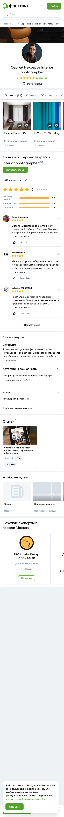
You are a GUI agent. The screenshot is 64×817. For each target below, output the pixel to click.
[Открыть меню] (43, 6)
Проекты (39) (13, 95)
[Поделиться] (19, 125)
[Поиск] (6, 14)
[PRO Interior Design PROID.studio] (26, 558)
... (15, 24)
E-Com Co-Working (46, 133)
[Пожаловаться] (58, 218)
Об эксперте (48, 95)
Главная (7, 23)
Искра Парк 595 (15, 133)
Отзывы (31, 95)
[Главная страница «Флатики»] (21, 6)
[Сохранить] (26, 125)
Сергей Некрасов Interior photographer (40, 23)
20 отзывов (41, 77)
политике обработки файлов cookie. (25, 799)
